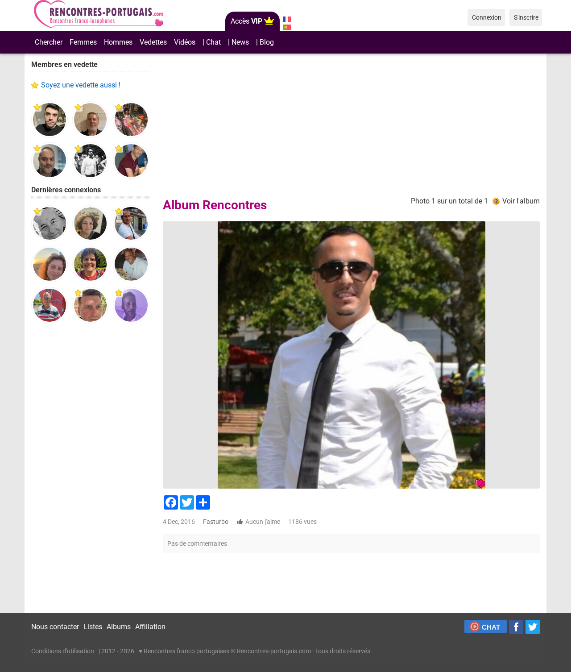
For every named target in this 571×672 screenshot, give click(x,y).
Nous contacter (55, 626)
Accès (246, 21)
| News (238, 42)
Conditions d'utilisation (62, 651)
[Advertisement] (90, 468)
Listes (92, 626)
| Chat (212, 42)
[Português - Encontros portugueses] (287, 27)
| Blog (265, 42)
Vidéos (184, 42)
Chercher (48, 42)
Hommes (118, 42)
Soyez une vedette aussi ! (80, 85)
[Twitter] (532, 627)
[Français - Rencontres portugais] (287, 19)
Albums (119, 626)
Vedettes (153, 42)
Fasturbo (215, 521)
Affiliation (150, 626)
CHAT (491, 627)
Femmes (83, 42)
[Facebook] (516, 627)
